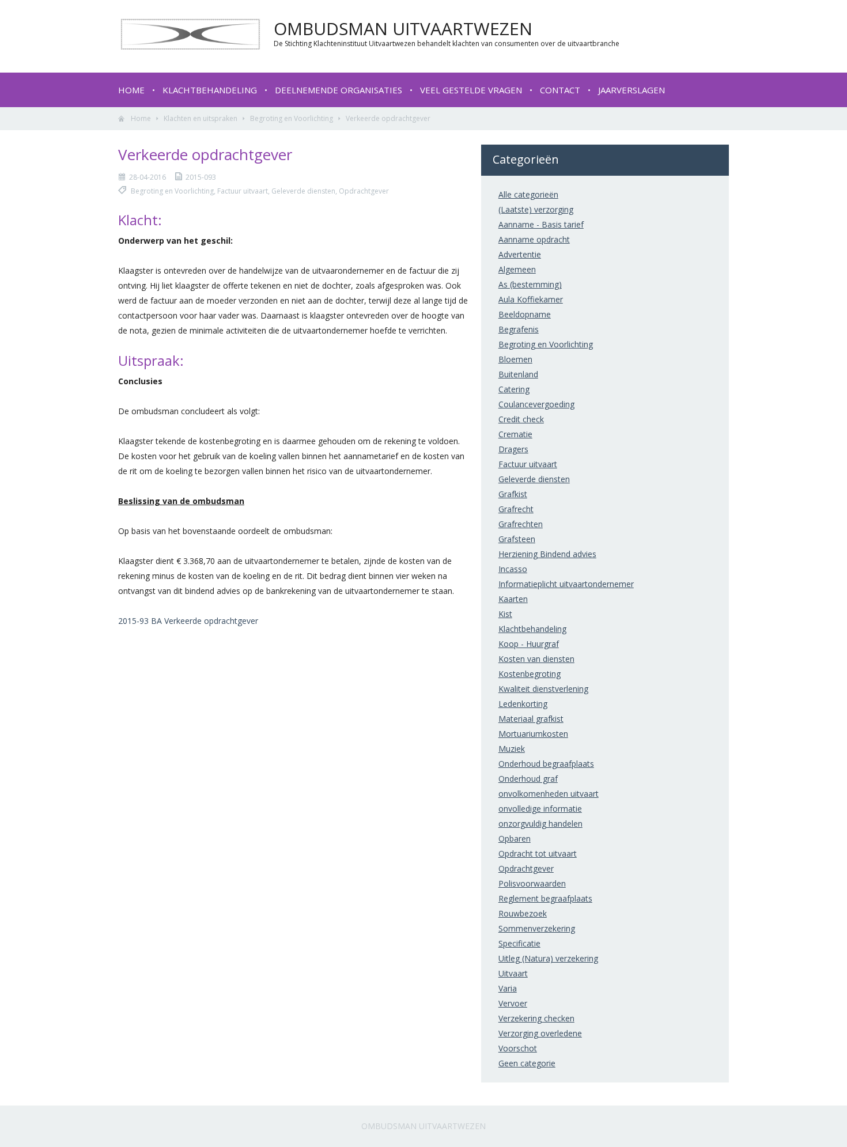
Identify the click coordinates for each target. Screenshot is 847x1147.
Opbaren (514, 838)
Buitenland (518, 374)
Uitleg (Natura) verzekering (548, 958)
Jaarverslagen (631, 90)
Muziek (511, 748)
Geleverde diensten (534, 479)
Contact (560, 90)
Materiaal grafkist (531, 718)
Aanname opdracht (534, 239)
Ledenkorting (522, 703)
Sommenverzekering (536, 928)
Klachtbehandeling (209, 90)
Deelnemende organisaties (338, 90)
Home (131, 90)
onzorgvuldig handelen (540, 823)
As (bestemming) (530, 284)
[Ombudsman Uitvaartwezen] (190, 46)
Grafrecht (516, 509)
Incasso (512, 568)
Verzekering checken (536, 1018)
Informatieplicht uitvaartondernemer (566, 583)
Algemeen (517, 269)
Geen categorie (526, 1063)
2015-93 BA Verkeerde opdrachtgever (188, 620)
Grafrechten (520, 523)
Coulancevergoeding (536, 404)
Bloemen (515, 359)
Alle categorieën (528, 194)
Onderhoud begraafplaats (546, 763)
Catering (514, 389)
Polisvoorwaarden (532, 883)
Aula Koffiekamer (530, 299)
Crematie (515, 434)
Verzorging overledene (540, 1033)
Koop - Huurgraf (528, 643)
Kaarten (513, 598)
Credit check (521, 419)
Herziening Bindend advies (547, 553)
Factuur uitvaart (527, 464)
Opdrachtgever (526, 868)
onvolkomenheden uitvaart (548, 793)
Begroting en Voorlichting (291, 118)
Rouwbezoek (522, 913)
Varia (507, 988)
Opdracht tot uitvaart (537, 853)
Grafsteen (516, 538)
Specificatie (519, 943)
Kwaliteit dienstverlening (543, 688)
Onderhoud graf (528, 778)
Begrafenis (518, 329)
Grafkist (512, 494)
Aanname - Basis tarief (541, 224)
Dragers (513, 449)
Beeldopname (524, 314)
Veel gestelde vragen (471, 90)
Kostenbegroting (529, 673)
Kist (505, 613)
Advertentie (519, 254)
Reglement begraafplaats (545, 898)
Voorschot (517, 1048)
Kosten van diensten (536, 658)
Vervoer (512, 1003)
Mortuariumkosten (533, 733)
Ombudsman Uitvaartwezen (423, 1125)
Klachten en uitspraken (200, 118)
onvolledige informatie (540, 808)
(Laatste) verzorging (535, 209)
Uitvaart (513, 973)
